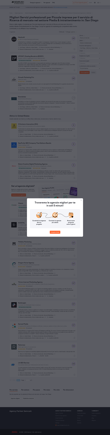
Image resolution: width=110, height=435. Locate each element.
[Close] (81, 200)
